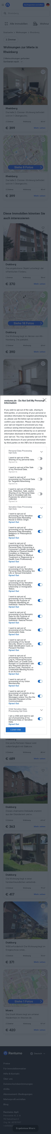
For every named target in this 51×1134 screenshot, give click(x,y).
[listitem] (25, 452)
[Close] (45, 401)
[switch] (40, 458)
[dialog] (25, 567)
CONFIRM (15, 730)
